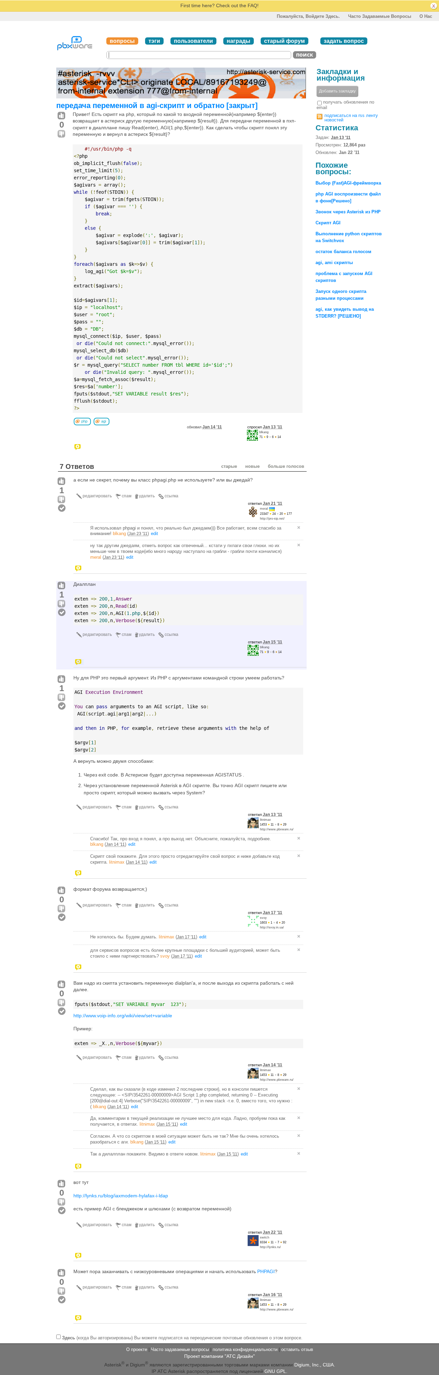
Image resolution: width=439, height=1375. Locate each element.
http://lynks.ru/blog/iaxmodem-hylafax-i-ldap (120, 1195)
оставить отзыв (297, 1349)
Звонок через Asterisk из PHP (348, 211)
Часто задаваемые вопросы (379, 16)
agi (103, 421)
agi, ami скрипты (334, 262)
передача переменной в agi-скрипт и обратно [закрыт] (157, 105)
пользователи (193, 41)
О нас (425, 16)
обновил (204, 427)
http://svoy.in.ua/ (272, 927)
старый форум (284, 41)
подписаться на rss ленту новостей (351, 117)
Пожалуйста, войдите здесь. (308, 16)
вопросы (122, 41)
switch (264, 1237)
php (84, 421)
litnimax (265, 819)
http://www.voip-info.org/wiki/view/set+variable (122, 1015)
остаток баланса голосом (343, 251)
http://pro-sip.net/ (272, 518)
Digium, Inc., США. (314, 1364)
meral (264, 508)
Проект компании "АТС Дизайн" (219, 1356)
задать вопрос (344, 41)
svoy (263, 918)
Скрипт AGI (328, 222)
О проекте (136, 1349)
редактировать (97, 496)
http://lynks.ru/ (270, 1247)
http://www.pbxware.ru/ (277, 829)
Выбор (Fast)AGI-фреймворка (348, 183)
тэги (154, 41)
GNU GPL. (275, 1371)
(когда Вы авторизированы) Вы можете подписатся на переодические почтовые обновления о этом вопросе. (182, 1337)
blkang (264, 432)
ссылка (171, 496)
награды (238, 41)
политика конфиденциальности (245, 1349)
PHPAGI (266, 1271)
